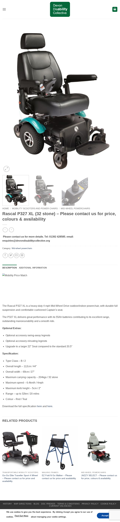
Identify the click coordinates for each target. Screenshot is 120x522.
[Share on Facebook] (5, 255)
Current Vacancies (60, 506)
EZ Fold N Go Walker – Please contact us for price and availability (59, 477)
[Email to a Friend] (16, 255)
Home (5, 208)
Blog (36, 504)
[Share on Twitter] (10, 255)
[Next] (111, 99)
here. (50, 406)
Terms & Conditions (68, 504)
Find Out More (21, 516)
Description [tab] (9, 268)
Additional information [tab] (33, 268)
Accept (105, 515)
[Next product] (5, 229)
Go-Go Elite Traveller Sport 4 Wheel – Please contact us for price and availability (20, 478)
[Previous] (8, 99)
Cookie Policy (108, 504)
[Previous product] (11, 229)
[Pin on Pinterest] (22, 255)
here (39, 406)
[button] (4, 9)
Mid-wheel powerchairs (75, 208)
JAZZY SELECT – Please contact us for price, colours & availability (99, 477)
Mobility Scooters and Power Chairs (35, 208)
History (7, 504)
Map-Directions (23, 504)
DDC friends (48, 504)
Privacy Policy (90, 504)
